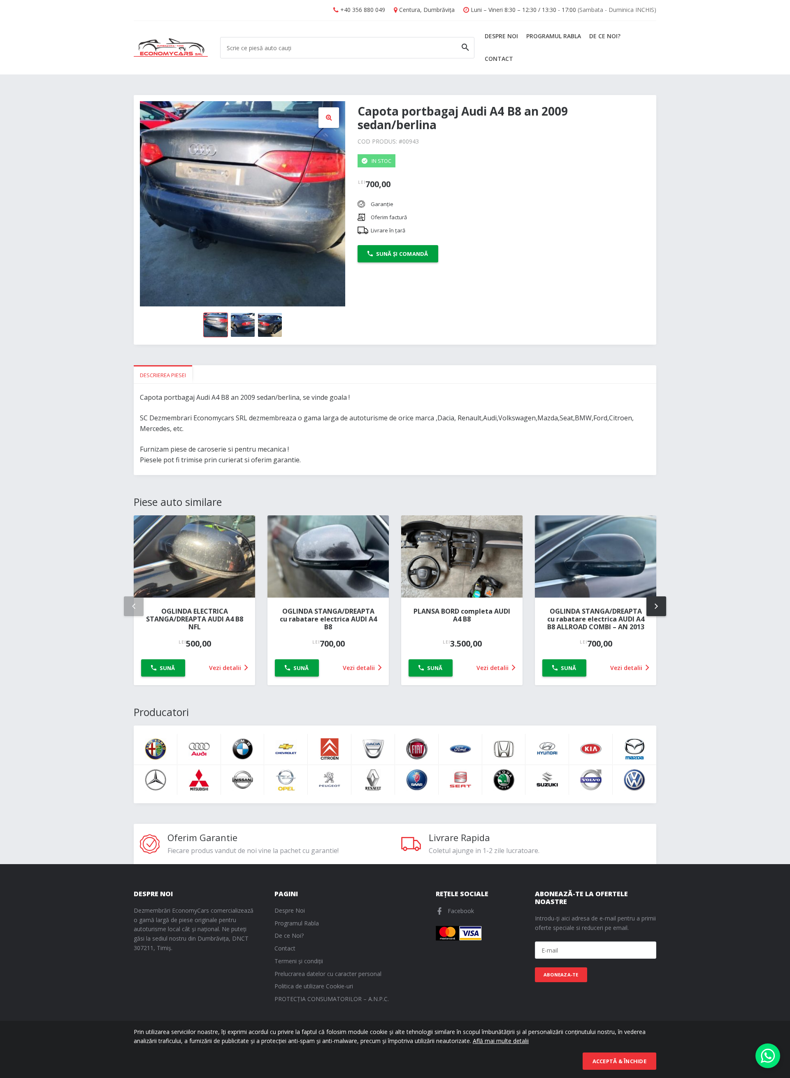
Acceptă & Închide (619, 1061)
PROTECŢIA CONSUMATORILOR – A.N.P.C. (331, 999)
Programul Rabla (553, 36)
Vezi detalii (226, 668)
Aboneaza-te (561, 974)
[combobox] (347, 47)
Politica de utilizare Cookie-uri (313, 986)
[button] (328, 117)
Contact (499, 59)
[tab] (163, 374)
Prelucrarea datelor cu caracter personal (327, 974)
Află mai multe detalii (501, 1041)
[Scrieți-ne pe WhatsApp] (767, 1055)
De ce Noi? (604, 36)
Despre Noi (501, 36)
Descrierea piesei (163, 375)
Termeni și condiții (298, 961)
